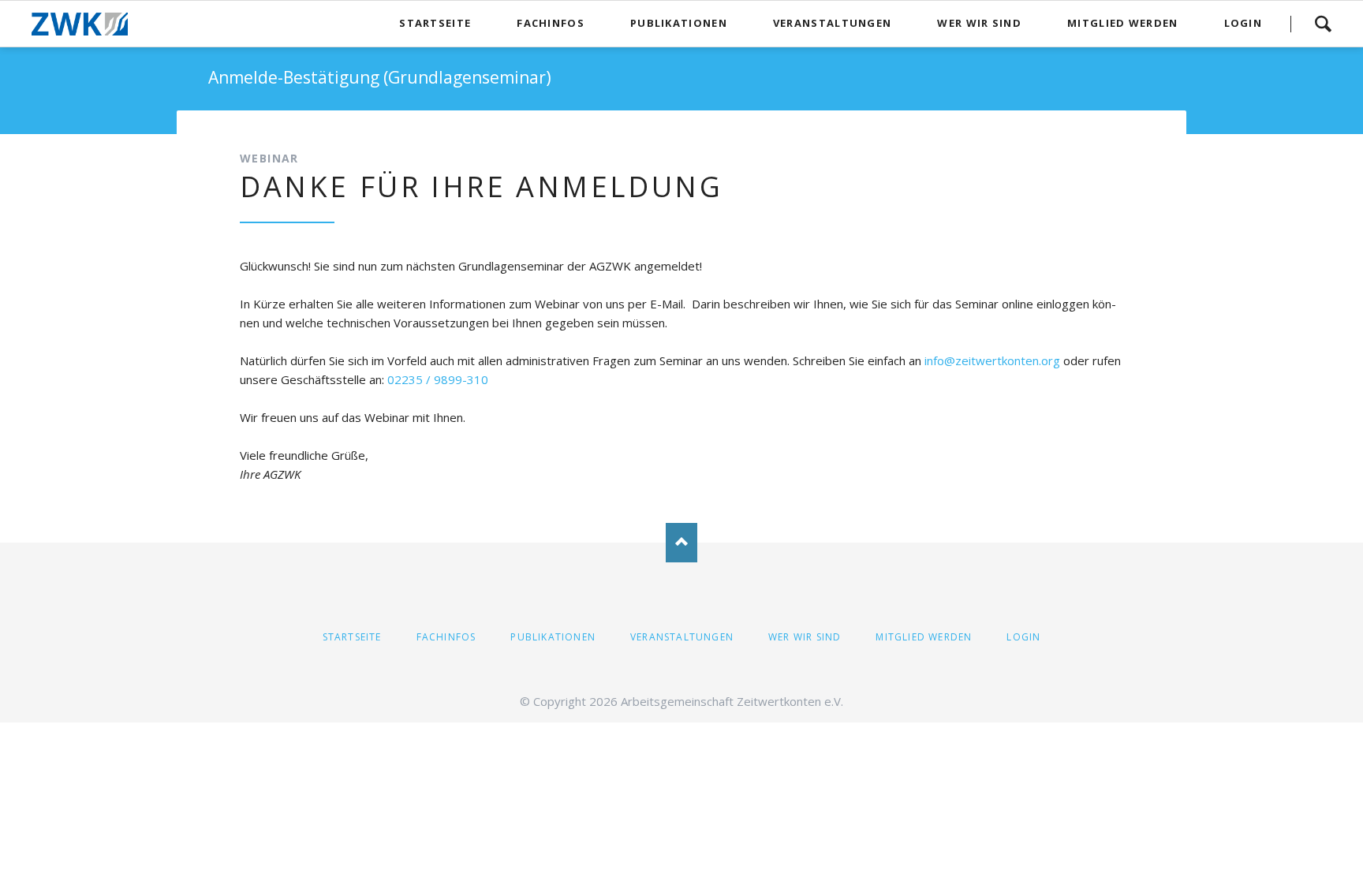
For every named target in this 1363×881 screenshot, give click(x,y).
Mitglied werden (924, 637)
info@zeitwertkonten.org (992, 360)
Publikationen (553, 637)
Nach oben (681, 542)
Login (1023, 637)
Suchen (1322, 24)
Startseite (352, 637)
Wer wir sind (804, 637)
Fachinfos (446, 637)
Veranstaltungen (682, 637)
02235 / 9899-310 (437, 379)
